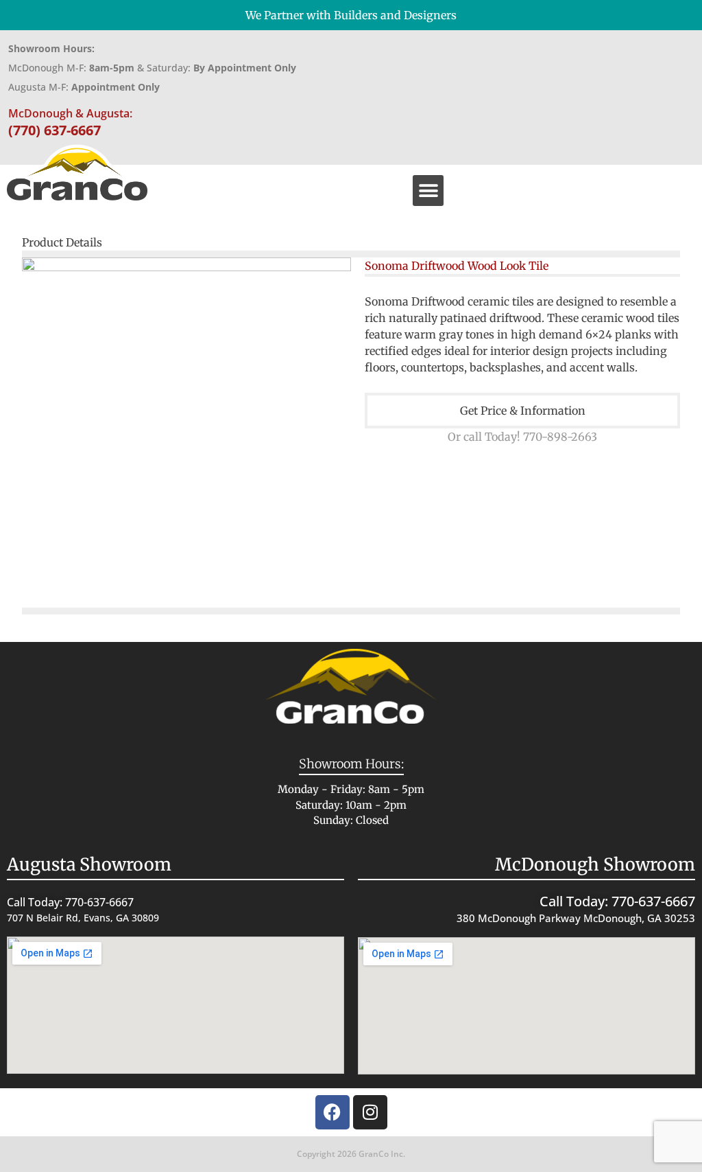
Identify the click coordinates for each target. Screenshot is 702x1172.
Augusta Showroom (89, 864)
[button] (428, 190)
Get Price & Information (522, 410)
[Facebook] (332, 1112)
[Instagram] (370, 1112)
